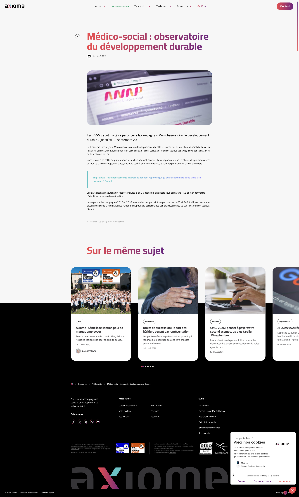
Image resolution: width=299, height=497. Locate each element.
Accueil (72, 384)
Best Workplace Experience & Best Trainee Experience (88, 446)
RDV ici (73, 452)
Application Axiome (207, 416)
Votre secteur (125, 411)
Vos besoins (124, 416)
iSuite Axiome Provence (209, 427)
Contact (285, 6)
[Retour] (77, 36)
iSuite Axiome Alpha (207, 422)
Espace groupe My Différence (212, 411)
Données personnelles (29, 492)
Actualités (155, 416)
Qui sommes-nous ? (128, 405)
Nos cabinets (157, 405)
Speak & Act (75, 449)
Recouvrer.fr (204, 433)
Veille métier (97, 384)
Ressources (82, 384)
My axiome (204, 405)
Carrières (155, 411)
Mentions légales (47, 492)
